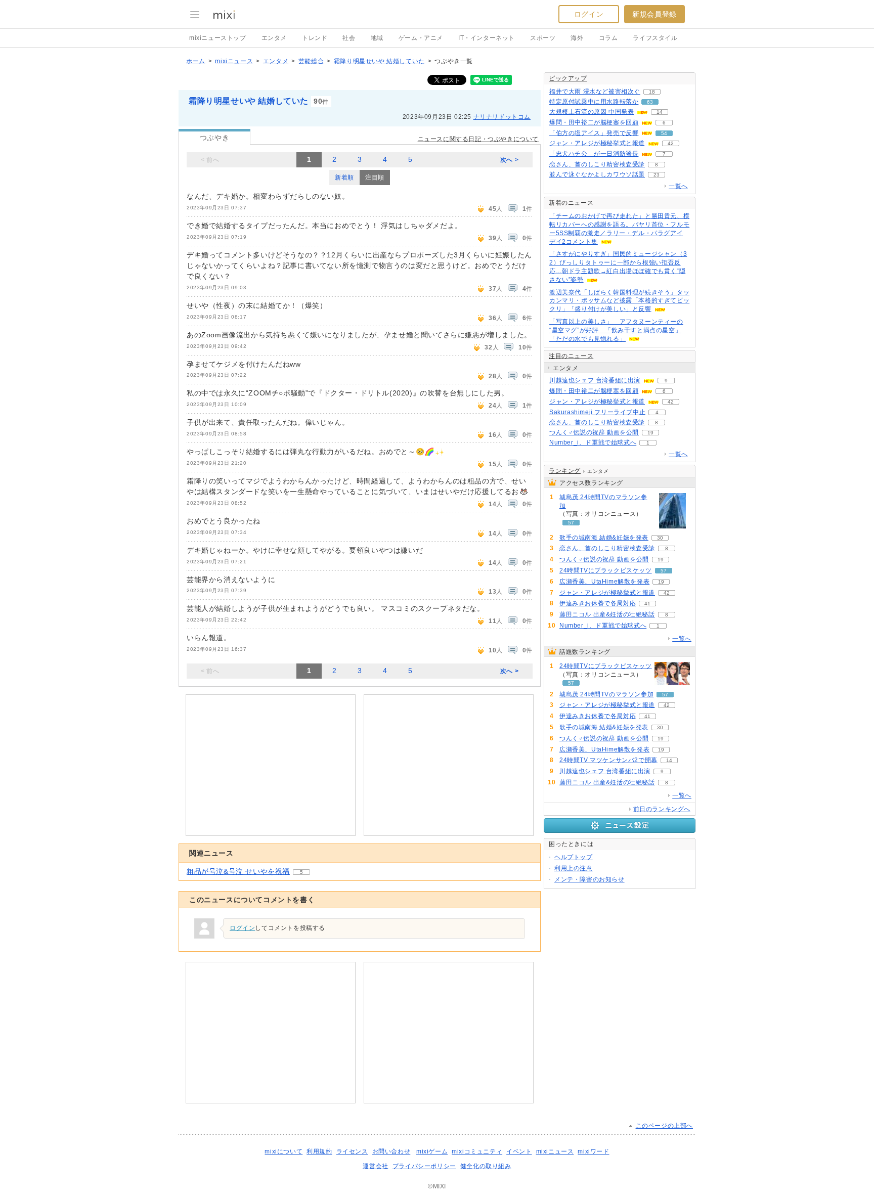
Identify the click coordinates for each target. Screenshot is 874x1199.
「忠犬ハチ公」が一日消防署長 (593, 153)
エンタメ (274, 37)
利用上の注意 (573, 868)
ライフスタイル (655, 37)
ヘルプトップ (573, 857)
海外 (577, 37)
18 (652, 92)
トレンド (314, 37)
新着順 (344, 177)
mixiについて (283, 1151)
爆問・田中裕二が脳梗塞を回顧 (593, 122)
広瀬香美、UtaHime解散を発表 (604, 581)
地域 (377, 37)
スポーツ (542, 37)
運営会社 (375, 1166)
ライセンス (352, 1151)
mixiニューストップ (217, 37)
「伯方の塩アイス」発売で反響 (593, 133)
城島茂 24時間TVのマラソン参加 (603, 501)
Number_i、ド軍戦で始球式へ (592, 442)
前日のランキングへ (661, 809)
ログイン (588, 14)
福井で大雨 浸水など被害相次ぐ (594, 91)
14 (660, 112)
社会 (348, 37)
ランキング (565, 470)
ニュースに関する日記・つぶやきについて (478, 139)
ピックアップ (568, 78)
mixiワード (593, 1151)
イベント (519, 1151)
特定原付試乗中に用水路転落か (593, 101)
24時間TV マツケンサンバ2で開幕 (608, 760)
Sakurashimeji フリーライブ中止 (597, 412)
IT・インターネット (486, 37)
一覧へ (678, 186)
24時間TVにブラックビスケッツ (605, 570)
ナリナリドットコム (502, 116)
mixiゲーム (432, 1151)
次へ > (509, 159)
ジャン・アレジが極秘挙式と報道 (597, 143)
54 (664, 133)
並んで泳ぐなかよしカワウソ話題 (597, 174)
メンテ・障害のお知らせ (589, 879)
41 (647, 603)
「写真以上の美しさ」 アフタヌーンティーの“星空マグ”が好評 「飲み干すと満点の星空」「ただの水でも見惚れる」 (616, 330)
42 (671, 143)
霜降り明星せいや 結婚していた (379, 61)
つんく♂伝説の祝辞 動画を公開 (594, 432)
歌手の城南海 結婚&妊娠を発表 (603, 537)
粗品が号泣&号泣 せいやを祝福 (238, 871)
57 (571, 522)
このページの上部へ (664, 1125)
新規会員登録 (654, 14)
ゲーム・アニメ (421, 37)
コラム (608, 37)
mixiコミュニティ (477, 1151)
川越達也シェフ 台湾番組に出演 (594, 380)
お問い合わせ (391, 1151)
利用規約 (319, 1151)
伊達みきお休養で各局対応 (597, 603)
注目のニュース (571, 356)
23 (656, 174)
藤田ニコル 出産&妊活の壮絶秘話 (607, 614)
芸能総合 (311, 61)
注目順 (374, 177)
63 (650, 102)
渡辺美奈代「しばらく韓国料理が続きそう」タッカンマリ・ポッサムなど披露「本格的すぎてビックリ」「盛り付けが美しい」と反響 (619, 301)
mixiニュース (234, 61)
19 (650, 432)
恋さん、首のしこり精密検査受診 (597, 164)
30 (660, 538)
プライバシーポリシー (424, 1166)
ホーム (195, 61)
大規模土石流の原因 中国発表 (591, 111)
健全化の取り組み (485, 1166)
